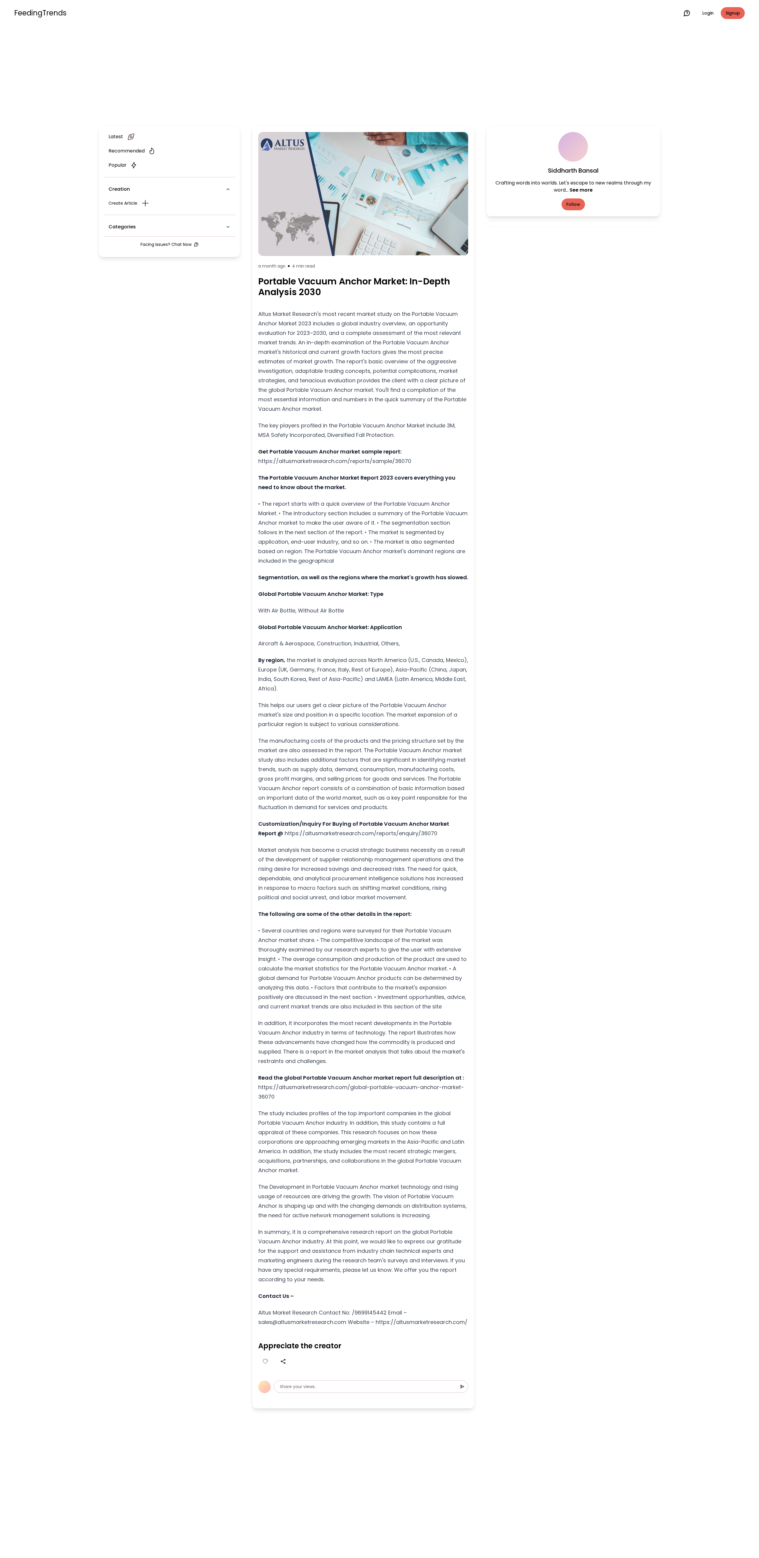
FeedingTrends (40, 13)
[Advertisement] (379, 74)
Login (708, 13)
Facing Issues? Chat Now (166, 244)
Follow (573, 204)
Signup (732, 13)
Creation (119, 189)
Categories (122, 226)
